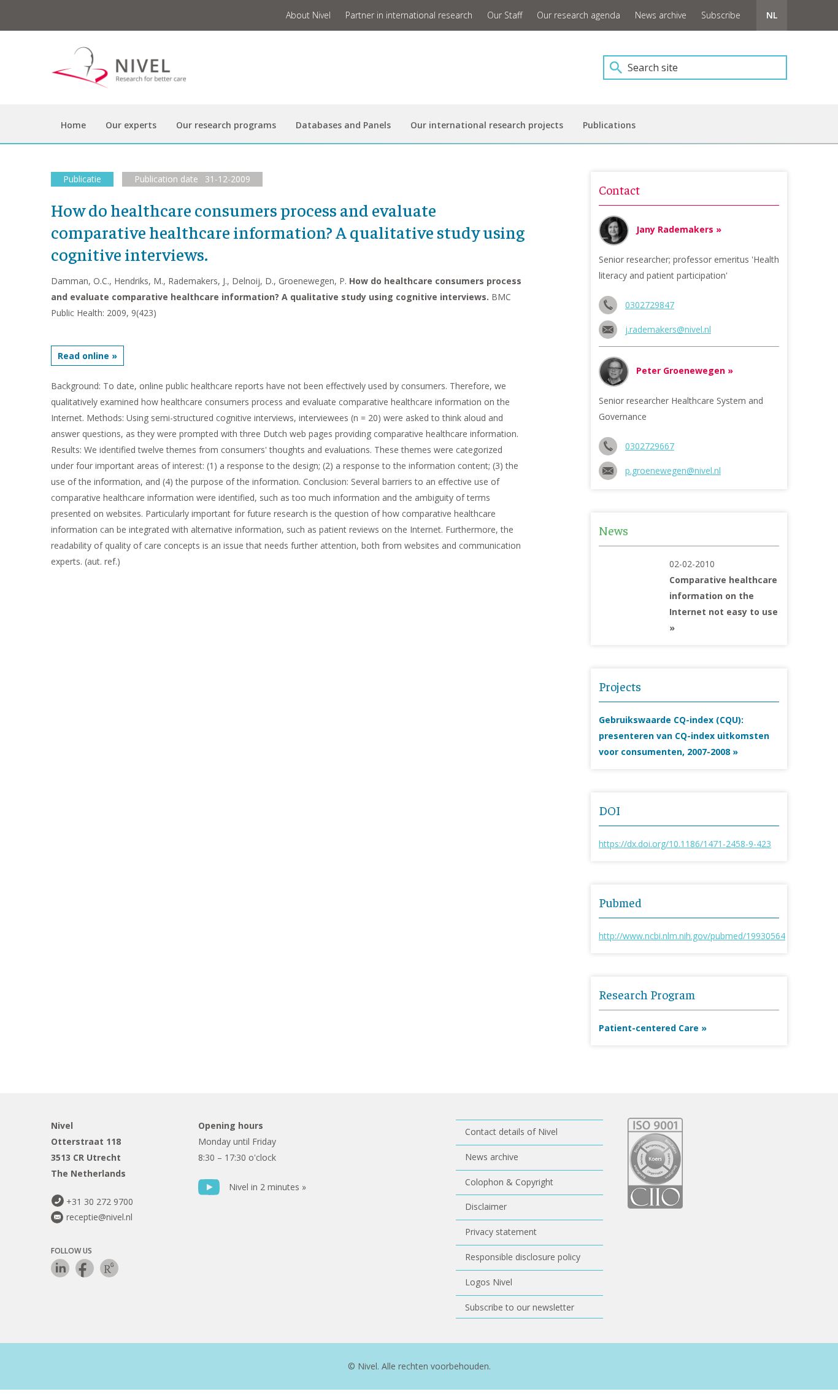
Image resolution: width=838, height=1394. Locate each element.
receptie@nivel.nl (99, 1217)
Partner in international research (408, 15)
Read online (83, 356)
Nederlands (771, 15)
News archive (660, 15)
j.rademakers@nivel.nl (668, 329)
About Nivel (308, 15)
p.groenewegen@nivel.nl (673, 470)
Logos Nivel (488, 1282)
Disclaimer (486, 1206)
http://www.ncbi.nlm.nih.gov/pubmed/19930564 (692, 936)
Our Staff (504, 15)
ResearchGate (109, 1268)
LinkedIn (60, 1268)
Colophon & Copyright (509, 1182)
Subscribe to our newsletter (519, 1307)
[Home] (127, 67)
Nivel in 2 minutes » (267, 1187)
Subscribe (720, 15)
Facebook (84, 1268)
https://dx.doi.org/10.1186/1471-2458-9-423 (685, 844)
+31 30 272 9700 (99, 1201)
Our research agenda (578, 15)
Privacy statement (501, 1231)
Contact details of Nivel (511, 1131)
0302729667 (649, 446)
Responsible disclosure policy (522, 1257)
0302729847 (649, 305)
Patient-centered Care (649, 1028)
